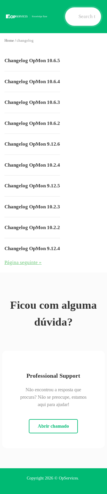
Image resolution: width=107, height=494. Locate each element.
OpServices (68, 478)
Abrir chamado (53, 426)
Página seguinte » (23, 262)
